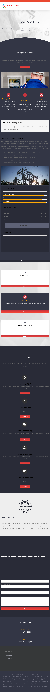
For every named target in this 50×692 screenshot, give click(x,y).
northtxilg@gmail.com (9, 661)
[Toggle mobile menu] (47, 6)
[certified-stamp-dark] (25, 500)
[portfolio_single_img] (25, 166)
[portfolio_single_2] (25, 72)
